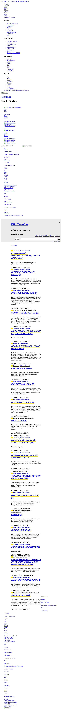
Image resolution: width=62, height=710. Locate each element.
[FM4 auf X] (7, 124)
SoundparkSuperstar (9, 191)
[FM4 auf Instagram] (9, 121)
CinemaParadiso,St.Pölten (21, 290)
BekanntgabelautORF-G (10, 705)
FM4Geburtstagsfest (9, 186)
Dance (5, 116)
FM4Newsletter (8, 204)
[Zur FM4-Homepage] (4, 93)
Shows (5, 149)
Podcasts (6, 117)
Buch (5, 178)
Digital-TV (10, 33)
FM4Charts (7, 189)
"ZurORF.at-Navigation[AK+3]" (20, 1)
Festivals (57, 236)
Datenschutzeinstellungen (10, 702)
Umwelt (6, 175)
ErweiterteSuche (56, 241)
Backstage (9, 26)
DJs (44, 236)
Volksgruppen (10, 88)
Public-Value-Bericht (12, 23)
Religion (9, 87)
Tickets (9, 27)
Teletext (9, 62)
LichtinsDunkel (11, 32)
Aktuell (6, 182)
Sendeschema (7, 199)
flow (5, 110)
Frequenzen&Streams (10, 207)
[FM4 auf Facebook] (9, 123)
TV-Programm (11, 60)
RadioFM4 (10, 70)
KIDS (5, 7)
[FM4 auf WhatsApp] (9, 126)
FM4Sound (7, 114)
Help (8, 85)
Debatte (6, 10)
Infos (5, 193)
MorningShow (8, 151)
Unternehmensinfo (12, 41)
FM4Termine (19, 224)
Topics (5, 168)
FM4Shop (6, 212)
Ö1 (8, 68)
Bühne (52, 236)
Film (5, 170)
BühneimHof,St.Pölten (20, 343)
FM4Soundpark (8, 201)
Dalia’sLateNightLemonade (11, 154)
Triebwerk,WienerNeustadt (21, 250)
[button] (12, 107)
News (5, 15)
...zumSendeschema (9, 165)
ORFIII (9, 63)
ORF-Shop (10, 30)
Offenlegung (7, 703)
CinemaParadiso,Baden (20, 381)
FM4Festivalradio (8, 188)
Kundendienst (10, 25)
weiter (15, 245)
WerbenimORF (11, 47)
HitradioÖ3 (10, 69)
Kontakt (6, 196)
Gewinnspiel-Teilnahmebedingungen (13, 215)
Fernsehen (6, 4)
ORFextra (10, 29)
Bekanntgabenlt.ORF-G (13, 53)
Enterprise (9, 42)
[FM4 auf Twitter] (9, 141)
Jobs (8, 51)
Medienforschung (11, 44)
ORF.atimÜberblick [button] (9, 17)
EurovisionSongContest (10, 185)
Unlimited (6, 162)
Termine (6, 118)
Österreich (6, 11)
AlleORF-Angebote (9, 696)
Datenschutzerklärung (9, 700)
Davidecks (6, 157)
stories (5, 111)
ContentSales (10, 48)
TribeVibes (7, 160)
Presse (8, 45)
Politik (5, 173)
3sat (8, 65)
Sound (5, 8)
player (5, 108)
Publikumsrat (10, 50)
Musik (5, 172)
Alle (36, 236)
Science (9, 84)
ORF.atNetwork (8, 669)
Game (5, 176)
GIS (8, 35)
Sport (5, 14)
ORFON (6, 5)
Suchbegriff (4, 146)
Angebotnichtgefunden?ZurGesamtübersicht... (16, 90)
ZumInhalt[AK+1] (6, 1)
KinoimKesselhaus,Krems (21, 492)
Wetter (5, 12)
